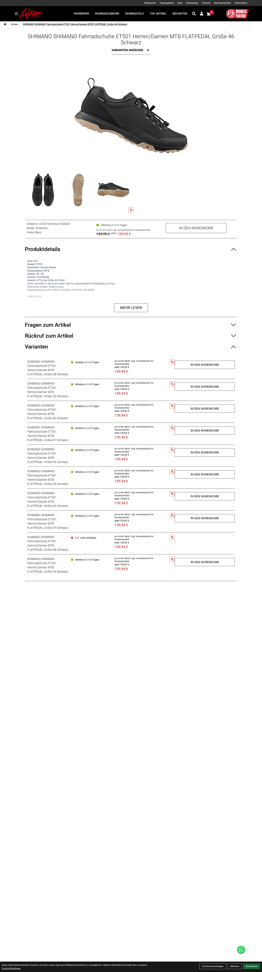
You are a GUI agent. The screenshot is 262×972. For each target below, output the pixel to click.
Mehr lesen (131, 308)
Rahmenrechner (222, 3)
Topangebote (167, 3)
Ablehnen (234, 966)
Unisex (14, 24)
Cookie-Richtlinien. (11, 968)
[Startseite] (5, 24)
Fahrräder (81, 13)
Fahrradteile (134, 13)
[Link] (16, 13)
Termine (206, 3)
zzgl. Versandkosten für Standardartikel (131, 230)
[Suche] (194, 13)
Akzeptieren (252, 966)
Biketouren (150, 3)
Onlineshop (192, 3)
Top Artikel (158, 13)
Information (241, 3)
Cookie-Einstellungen (212, 966)
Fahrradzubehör (107, 13)
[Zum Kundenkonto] (202, 13)
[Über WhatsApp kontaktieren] (241, 950)
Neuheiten (180, 13)
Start (179, 3)
